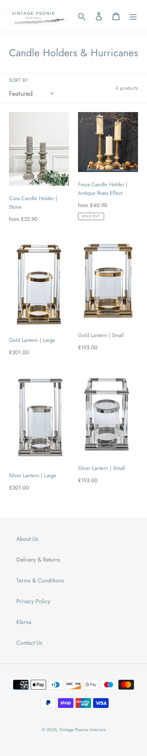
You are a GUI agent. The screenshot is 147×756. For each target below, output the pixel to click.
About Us (27, 539)
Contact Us (29, 643)
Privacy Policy (33, 601)
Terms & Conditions (40, 580)
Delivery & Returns (38, 559)
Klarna (23, 622)
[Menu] (133, 15)
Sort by (18, 80)
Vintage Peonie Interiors (82, 729)
